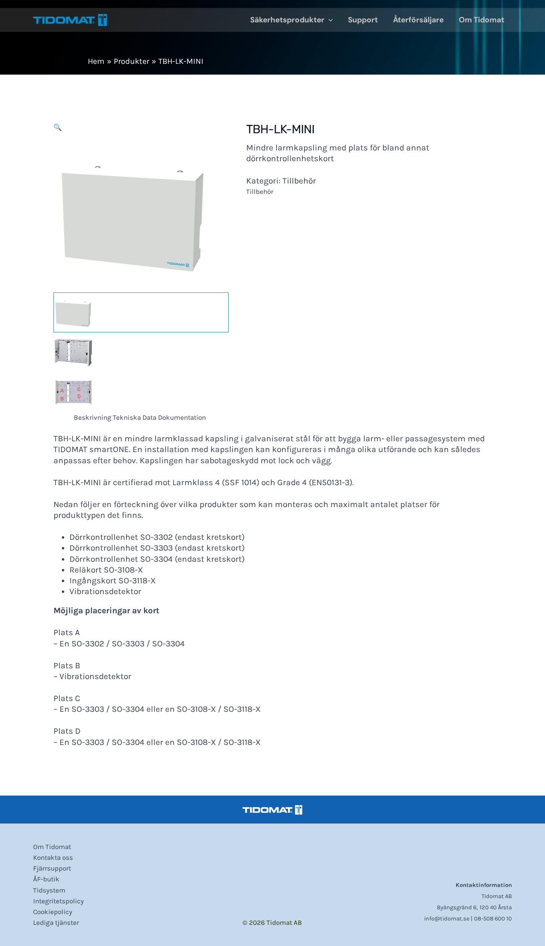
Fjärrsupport (52, 868)
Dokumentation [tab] (182, 417)
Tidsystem (49, 890)
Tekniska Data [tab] (134, 417)
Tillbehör (299, 181)
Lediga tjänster (56, 922)
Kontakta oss (53, 857)
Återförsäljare (418, 20)
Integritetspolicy (58, 901)
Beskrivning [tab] (92, 417)
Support (363, 20)
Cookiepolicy (52, 912)
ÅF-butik (46, 879)
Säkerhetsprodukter (287, 20)
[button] (328, 20)
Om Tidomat (481, 20)
